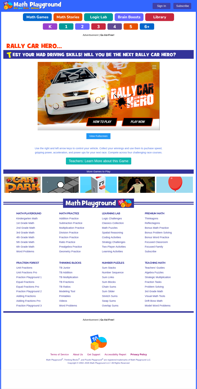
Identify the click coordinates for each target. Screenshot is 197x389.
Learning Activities (112, 251)
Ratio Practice (67, 242)
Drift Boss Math (154, 300)
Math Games (37, 17)
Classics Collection (113, 223)
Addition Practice (69, 218)
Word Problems (25, 251)
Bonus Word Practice (157, 237)
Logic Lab (98, 17)
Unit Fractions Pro (26, 272)
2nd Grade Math (25, 227)
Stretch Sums (110, 296)
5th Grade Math (25, 242)
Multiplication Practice (71, 227)
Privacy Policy (139, 354)
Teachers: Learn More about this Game (98, 161)
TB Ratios (65, 286)
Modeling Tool (67, 291)
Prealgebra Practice (70, 246)
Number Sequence (113, 272)
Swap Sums (109, 300)
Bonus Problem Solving (158, 232)
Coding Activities (111, 237)
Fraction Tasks (153, 282)
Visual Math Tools (155, 296)
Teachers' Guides (155, 267)
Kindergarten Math (27, 218)
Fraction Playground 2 (29, 291)
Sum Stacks (109, 267)
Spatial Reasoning (112, 232)
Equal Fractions (25, 282)
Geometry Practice (70, 251)
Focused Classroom (156, 242)
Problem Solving (154, 286)
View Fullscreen (98, 136)
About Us (78, 354)
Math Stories (68, 17)
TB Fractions (66, 282)
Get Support (93, 354)
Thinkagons (151, 218)
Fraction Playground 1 (29, 277)
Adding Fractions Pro (28, 300)
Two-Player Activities (114, 246)
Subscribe (182, 5)
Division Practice (68, 232)
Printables (65, 296)
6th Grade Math (25, 246)
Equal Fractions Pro (27, 286)
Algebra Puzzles (154, 272)
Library (159, 17)
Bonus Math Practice (157, 227)
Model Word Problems (157, 305)
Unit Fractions (24, 267)
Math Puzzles (110, 227)
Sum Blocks (109, 282)
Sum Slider (108, 291)
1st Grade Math (25, 223)
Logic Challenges (112, 218)
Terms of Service (59, 354)
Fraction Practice (69, 237)
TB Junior (64, 267)
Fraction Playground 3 (29, 305)
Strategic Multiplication (158, 277)
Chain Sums (109, 286)
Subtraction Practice (70, 223)
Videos (63, 300)
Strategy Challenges (113, 242)
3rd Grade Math (25, 232)
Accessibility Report (115, 354)
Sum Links (108, 277)
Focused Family (154, 246)
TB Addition (65, 272)
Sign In (161, 5)
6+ (147, 27)
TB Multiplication (68, 277)
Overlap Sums (110, 305)
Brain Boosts (129, 17)
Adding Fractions (26, 296)
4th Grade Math (25, 237)
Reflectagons (152, 223)
